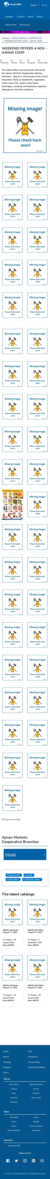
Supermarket (11, 24)
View (12, 912)
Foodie (29, 875)
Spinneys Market (36, 1084)
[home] (13, 4)
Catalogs (9, 16)
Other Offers (41, 16)
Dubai (14, 1121)
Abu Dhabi (14, 1117)
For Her (36, 1089)
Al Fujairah (36, 1130)
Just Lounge (36, 1097)
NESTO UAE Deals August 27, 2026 (10, 931)
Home (5, 1051)
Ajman (10, 854)
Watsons (36, 1093)
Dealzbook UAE (14, 1145)
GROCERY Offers (32, 879)
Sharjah (36, 1121)
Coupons (21, 16)
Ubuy (14, 1093)
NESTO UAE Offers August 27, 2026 (36, 931)
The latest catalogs (18, 894)
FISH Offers (13, 879)
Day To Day (13, 1084)
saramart (13, 1097)
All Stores (14, 1102)
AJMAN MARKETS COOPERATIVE (27, 38)
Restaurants (24, 24)
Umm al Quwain (36, 1126)
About (6, 1072)
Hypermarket (14, 875)
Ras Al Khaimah (14, 1130)
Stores (6, 1056)
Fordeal (14, 1089)
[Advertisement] (25, 1025)
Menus (30, 16)
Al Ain (36, 1117)
